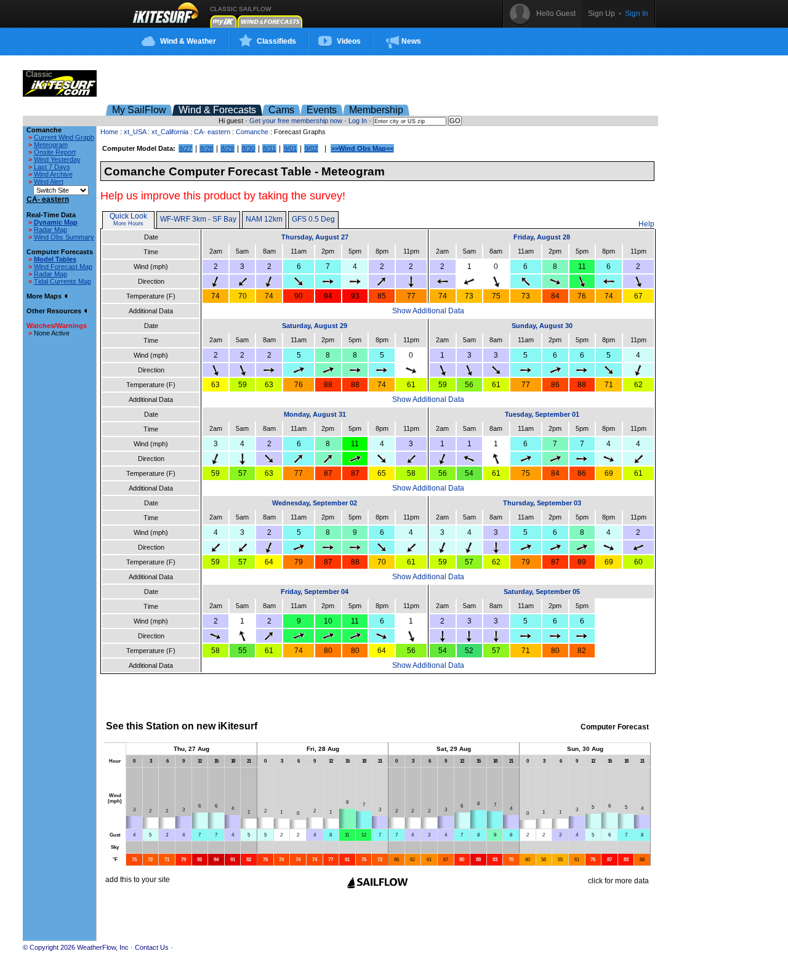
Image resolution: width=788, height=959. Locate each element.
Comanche (252, 131)
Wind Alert (48, 181)
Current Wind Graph (64, 137)
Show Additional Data (428, 311)
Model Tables (55, 259)
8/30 (248, 148)
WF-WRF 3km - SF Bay (198, 219)
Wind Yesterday (57, 159)
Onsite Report (55, 152)
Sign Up (601, 13)
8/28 (206, 148)
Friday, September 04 (314, 591)
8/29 (227, 148)
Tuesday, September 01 (542, 414)
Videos (349, 41)
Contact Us (152, 947)
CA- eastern (212, 131)
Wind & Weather (188, 41)
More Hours (128, 223)
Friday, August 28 (541, 237)
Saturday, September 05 (542, 591)
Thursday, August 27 (314, 237)
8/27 (185, 148)
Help (646, 224)
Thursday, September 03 (542, 503)
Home (109, 131)
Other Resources (54, 311)
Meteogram (51, 144)
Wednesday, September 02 (314, 503)
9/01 (290, 148)
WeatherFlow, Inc (103, 947)
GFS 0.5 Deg (313, 219)
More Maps (44, 296)
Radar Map (50, 229)
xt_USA (135, 131)
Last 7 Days (52, 167)
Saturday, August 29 (314, 325)
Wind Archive (53, 174)
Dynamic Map (56, 222)
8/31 (269, 148)
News (411, 41)
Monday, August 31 (315, 414)
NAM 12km (264, 219)
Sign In (636, 13)
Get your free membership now (295, 120)
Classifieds (276, 41)
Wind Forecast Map (63, 266)
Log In (357, 120)
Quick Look (128, 216)
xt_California (169, 131)
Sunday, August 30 (542, 325)
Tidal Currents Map (62, 281)
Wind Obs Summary (64, 237)
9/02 (311, 148)
